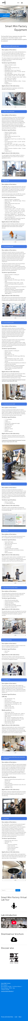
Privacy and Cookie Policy (7, 1016)
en (18, 2)
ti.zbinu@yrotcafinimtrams (7, 991)
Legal (16, 1016)
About (20, 1016)
